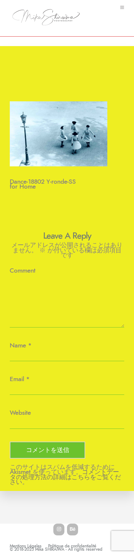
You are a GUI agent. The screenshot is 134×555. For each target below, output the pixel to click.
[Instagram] (58, 529)
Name (18, 346)
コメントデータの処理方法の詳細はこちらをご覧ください (65, 477)
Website (20, 413)
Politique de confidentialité (72, 546)
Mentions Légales (26, 546)
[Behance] (72, 529)
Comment (22, 271)
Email (17, 379)
